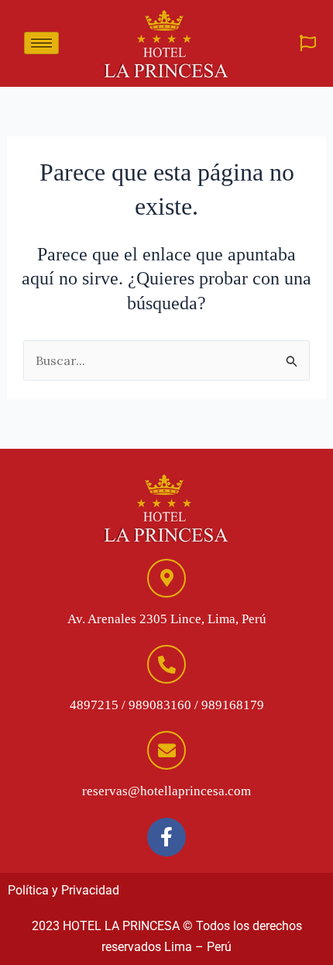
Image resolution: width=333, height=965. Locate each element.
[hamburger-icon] (41, 43)
